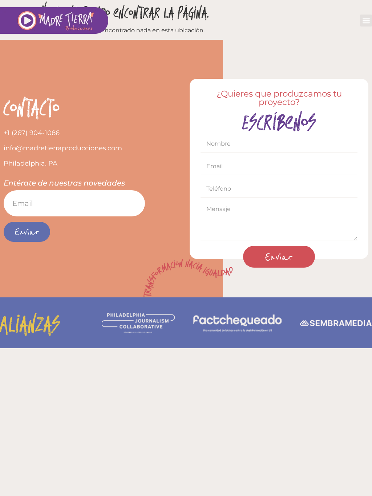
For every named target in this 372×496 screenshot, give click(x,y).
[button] (366, 21)
